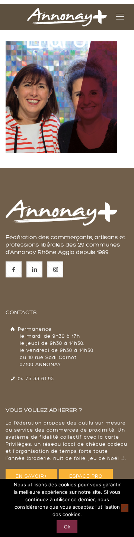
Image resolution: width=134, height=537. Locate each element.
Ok (67, 527)
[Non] (124, 508)
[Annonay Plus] (67, 16)
